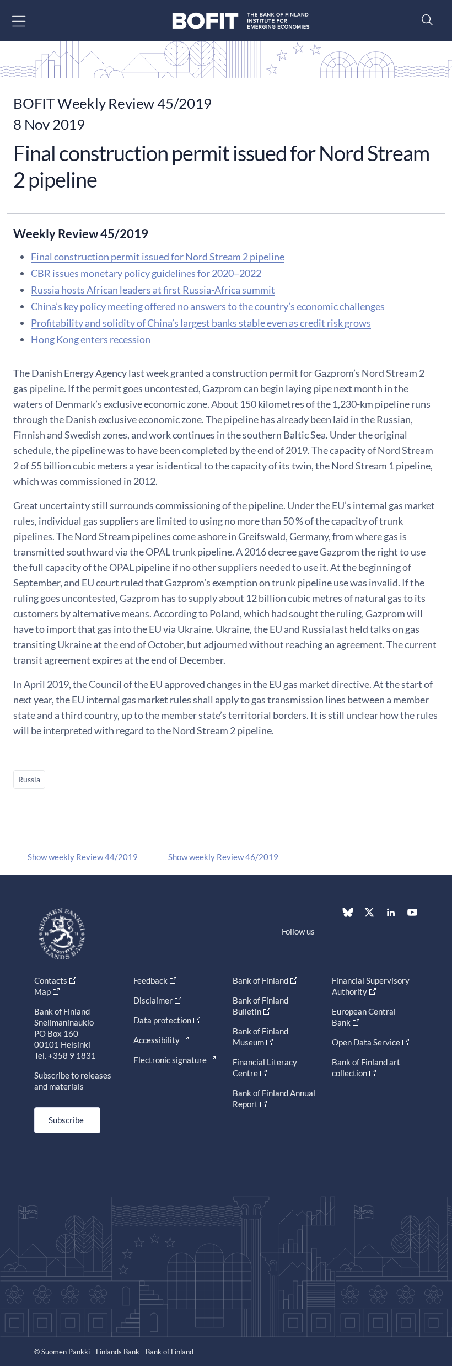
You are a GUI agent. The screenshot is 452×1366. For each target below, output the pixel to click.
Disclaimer (153, 1000)
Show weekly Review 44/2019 (83, 857)
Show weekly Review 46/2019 (223, 857)
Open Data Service (366, 1042)
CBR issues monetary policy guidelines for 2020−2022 (146, 273)
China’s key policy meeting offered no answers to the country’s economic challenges (208, 306)
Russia (29, 779)
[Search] (424, 20)
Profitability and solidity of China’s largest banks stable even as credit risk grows (201, 323)
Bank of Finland (260, 980)
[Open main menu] (28, 21)
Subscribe (66, 1120)
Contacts (50, 980)
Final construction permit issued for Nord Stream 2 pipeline (157, 256)
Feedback (150, 980)
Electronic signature (170, 1060)
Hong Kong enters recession (90, 339)
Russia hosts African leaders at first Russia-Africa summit (153, 290)
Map (42, 991)
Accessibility (156, 1040)
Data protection (162, 1020)
